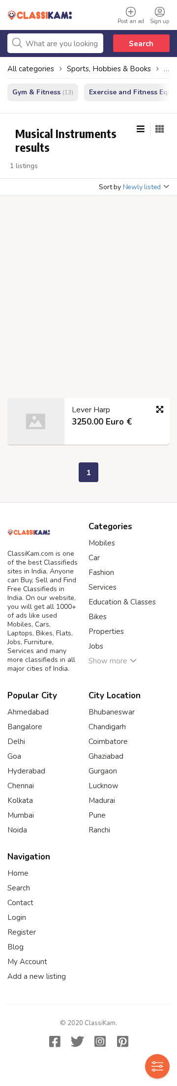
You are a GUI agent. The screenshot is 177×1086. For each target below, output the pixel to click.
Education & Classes (122, 602)
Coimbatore (108, 741)
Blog (15, 947)
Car (94, 557)
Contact (20, 902)
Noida (17, 830)
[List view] (140, 129)
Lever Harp (91, 409)
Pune (97, 815)
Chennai (20, 785)
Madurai (101, 800)
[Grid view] (160, 129)
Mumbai (20, 815)
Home (18, 873)
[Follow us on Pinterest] (122, 1041)
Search (141, 44)
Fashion (101, 572)
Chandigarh (107, 726)
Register (21, 932)
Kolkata (20, 800)
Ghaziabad (105, 756)
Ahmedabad (28, 712)
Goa (14, 756)
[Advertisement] (88, 299)
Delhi (16, 741)
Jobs (95, 646)
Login (16, 917)
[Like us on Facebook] (54, 1041)
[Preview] (160, 409)
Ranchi (99, 830)
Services (102, 587)
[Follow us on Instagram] (99, 1041)
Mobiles (101, 543)
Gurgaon (102, 771)
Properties (106, 631)
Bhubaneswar (111, 712)
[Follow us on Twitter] (77, 1041)
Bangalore (24, 726)
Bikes (97, 616)
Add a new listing (36, 976)
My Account (27, 961)
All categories (30, 69)
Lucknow (103, 785)
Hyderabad (26, 771)
